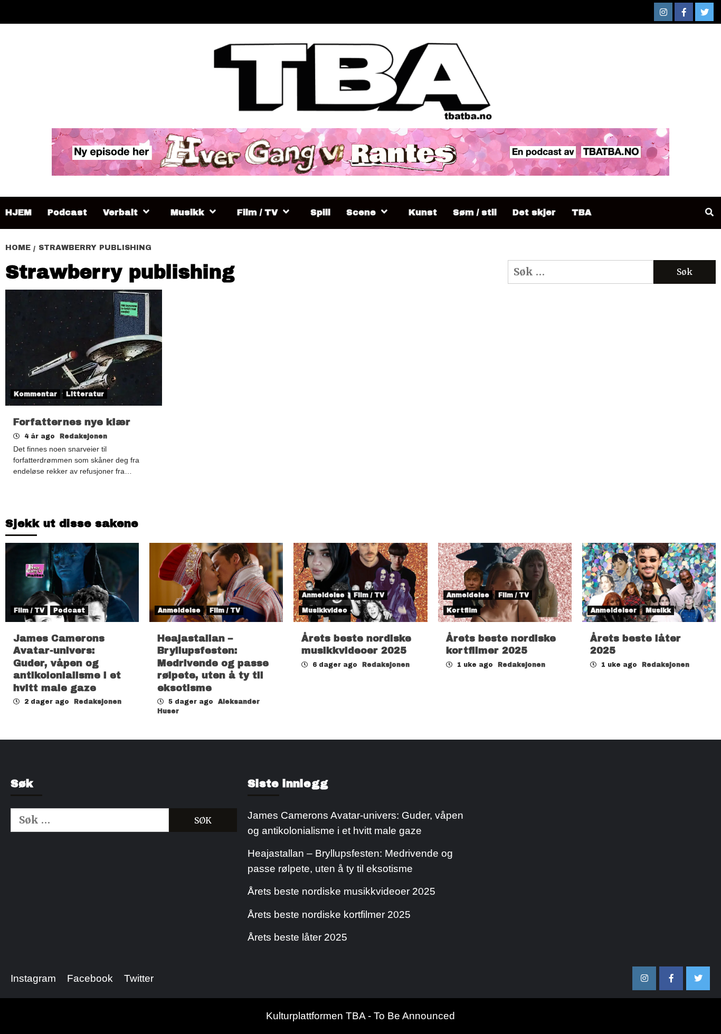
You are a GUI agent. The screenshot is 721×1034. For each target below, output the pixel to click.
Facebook (90, 978)
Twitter (139, 978)
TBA (581, 212)
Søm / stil (475, 212)
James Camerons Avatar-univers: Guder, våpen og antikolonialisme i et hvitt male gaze (67, 663)
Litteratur (85, 394)
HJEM (18, 212)
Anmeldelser (614, 610)
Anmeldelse (179, 610)
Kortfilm (462, 610)
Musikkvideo (324, 610)
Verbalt (120, 212)
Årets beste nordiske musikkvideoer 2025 (341, 891)
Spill (320, 212)
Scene (361, 212)
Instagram (33, 978)
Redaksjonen (83, 436)
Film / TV (257, 212)
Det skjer (534, 212)
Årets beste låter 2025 (297, 937)
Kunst (423, 212)
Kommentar (35, 394)
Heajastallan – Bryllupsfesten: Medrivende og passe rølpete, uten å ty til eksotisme (213, 663)
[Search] (709, 213)
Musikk (187, 212)
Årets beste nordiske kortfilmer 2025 (329, 914)
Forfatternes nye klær (71, 422)
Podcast (67, 212)
